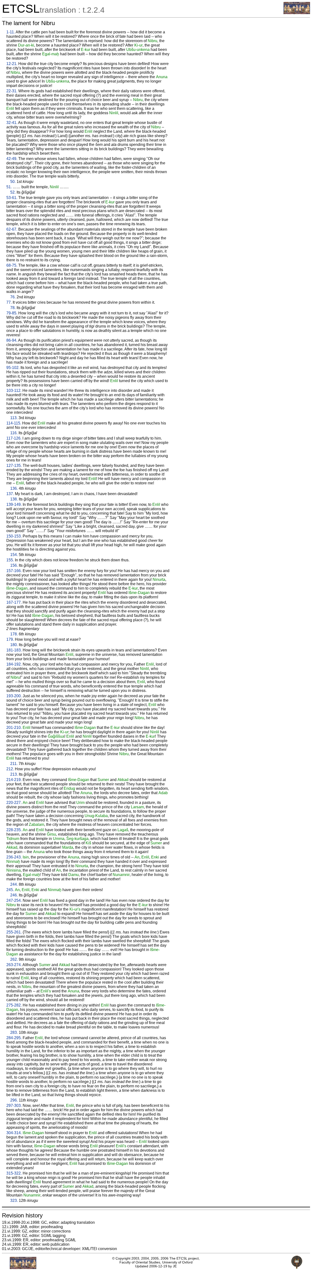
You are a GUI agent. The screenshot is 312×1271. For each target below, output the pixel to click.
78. (13, 308)
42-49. (11, 159)
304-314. (14, 1133)
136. (14, 488)
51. (9, 187)
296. (14, 1100)
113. (14, 418)
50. (13, 181)
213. (14, 774)
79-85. (11, 313)
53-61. (11, 198)
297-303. (14, 1105)
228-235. (14, 830)
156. (14, 565)
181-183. (14, 650)
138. (14, 499)
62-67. (11, 229)
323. (14, 1200)
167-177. (14, 602)
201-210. (14, 727)
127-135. (14, 465)
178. (14, 634)
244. (14, 884)
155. (10, 560)
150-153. (14, 536)
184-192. (14, 664)
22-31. (11, 91)
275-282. (14, 1005)
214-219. (14, 780)
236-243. (14, 857)
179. (10, 639)
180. (14, 645)
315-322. (14, 1173)
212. (10, 769)
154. (14, 555)
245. (10, 890)
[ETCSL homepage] (296, 13)
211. (14, 764)
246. (14, 895)
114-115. (13, 423)
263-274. (14, 965)
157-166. (14, 571)
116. (14, 433)
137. (10, 494)
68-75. (11, 265)
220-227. (14, 802)
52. (13, 192)
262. (14, 959)
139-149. (14, 504)
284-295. (14, 1038)
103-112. (13, 390)
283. (14, 1032)
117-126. (13, 438)
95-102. (13, 368)
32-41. (11, 123)
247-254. (14, 900)
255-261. (14, 932)
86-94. (11, 340)
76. (13, 297)
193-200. (14, 696)
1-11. (10, 32)
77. (9, 302)
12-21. (11, 64)
